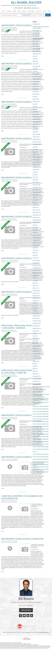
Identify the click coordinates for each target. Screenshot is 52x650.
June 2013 (35, 305)
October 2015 (36, 240)
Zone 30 (35, 451)
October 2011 (36, 356)
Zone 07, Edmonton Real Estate (41, 419)
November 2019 (37, 142)
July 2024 (35, 69)
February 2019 (36, 157)
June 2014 (35, 280)
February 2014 (36, 290)
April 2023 (35, 89)
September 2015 (37, 242)
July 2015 (35, 247)
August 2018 (36, 169)
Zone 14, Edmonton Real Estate (41, 431)
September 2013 (37, 298)
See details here (28, 71)
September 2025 (37, 53)
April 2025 (35, 61)
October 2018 (36, 164)
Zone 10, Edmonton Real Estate (41, 426)
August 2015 (36, 245)
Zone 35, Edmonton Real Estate (41, 456)
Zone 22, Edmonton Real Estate (41, 444)
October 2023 (36, 81)
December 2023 (37, 76)
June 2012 (35, 336)
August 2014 (36, 275)
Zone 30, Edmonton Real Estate (41, 454)
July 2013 (35, 303)
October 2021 (36, 101)
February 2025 (36, 66)
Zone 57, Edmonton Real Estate (41, 467)
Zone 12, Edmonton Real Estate (41, 429)
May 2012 (35, 338)
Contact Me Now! (26, 610)
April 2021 (35, 111)
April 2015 (35, 255)
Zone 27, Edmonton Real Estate (41, 446)
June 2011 (35, 366)
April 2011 (35, 371)
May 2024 (35, 71)
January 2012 (36, 348)
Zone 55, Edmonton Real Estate (11, 29)
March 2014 (36, 288)
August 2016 (36, 222)
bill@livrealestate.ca (45, 632)
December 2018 (37, 162)
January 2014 (36, 293)
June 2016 (35, 227)
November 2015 (37, 237)
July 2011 (35, 363)
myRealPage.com (26, 639)
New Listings (36, 30)
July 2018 (35, 172)
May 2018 (35, 177)
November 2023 (37, 79)
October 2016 (36, 217)
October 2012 (36, 326)
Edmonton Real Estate (38, 392)
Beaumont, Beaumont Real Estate (41, 386)
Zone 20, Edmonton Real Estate (41, 441)
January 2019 (36, 159)
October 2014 (36, 270)
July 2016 (35, 225)
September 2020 (37, 122)
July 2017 (35, 197)
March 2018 (36, 182)
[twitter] (24, 615)
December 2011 (37, 351)
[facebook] (20, 615)
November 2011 (37, 353)
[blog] (31, 615)
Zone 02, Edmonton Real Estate (41, 409)
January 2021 (36, 114)
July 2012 (35, 333)
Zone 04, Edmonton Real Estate (41, 414)
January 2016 (36, 235)
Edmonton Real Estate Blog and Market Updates (41, 27)
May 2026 (35, 43)
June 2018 (35, 174)
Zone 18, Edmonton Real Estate (41, 439)
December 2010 (37, 376)
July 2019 (35, 147)
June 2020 (35, 129)
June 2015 (35, 250)
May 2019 (35, 152)
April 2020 (35, 132)
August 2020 (36, 124)
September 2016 (37, 220)
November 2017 (37, 187)
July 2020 (35, 127)
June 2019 (35, 149)
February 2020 (36, 134)
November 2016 (37, 215)
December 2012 (37, 321)
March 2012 (36, 343)
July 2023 (35, 84)
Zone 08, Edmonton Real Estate (41, 421)
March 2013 (36, 313)
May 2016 (35, 230)
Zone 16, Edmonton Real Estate (41, 436)
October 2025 (36, 51)
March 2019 (36, 154)
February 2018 (36, 185)
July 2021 (35, 104)
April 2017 (35, 205)
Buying (14, 11)
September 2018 (37, 167)
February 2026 (36, 48)
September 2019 (37, 144)
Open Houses (36, 33)
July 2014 (35, 278)
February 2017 (36, 210)
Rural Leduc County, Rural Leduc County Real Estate (41, 395)
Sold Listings (36, 35)
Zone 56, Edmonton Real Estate (41, 464)
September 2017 (37, 192)
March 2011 (36, 373)
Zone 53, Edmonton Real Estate (41, 459)
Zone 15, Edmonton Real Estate (41, 434)
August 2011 (36, 361)
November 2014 (37, 268)
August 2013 (36, 300)
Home (3, 11)
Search (48, 15)
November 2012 (37, 323)
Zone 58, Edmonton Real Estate (41, 469)
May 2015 (35, 253)
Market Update (31, 11)
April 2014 (35, 285)
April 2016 (35, 232)
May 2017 (35, 202)
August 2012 (36, 331)
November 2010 (37, 379)
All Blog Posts (36, 24)
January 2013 (36, 318)
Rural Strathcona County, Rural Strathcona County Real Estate (40, 399)
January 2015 (36, 263)
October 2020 (36, 119)
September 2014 (37, 273)
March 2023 (36, 91)
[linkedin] (27, 615)
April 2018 (35, 179)
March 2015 (36, 258)
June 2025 (35, 59)
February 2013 (36, 316)
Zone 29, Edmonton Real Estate (41, 449)
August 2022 (36, 94)
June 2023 (35, 86)
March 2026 (36, 46)
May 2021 (35, 109)
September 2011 (37, 358)
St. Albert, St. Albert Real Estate (40, 406)
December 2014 (37, 265)
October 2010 (36, 381)
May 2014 (35, 283)
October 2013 (36, 295)
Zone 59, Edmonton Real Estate (41, 472)
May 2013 (35, 308)
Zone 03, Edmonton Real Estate (41, 411)
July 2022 (35, 96)
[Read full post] (9, 31)
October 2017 (36, 190)
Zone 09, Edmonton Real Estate (41, 424)
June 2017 (35, 200)
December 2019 (37, 139)
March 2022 (36, 99)
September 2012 (37, 328)
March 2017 (36, 207)
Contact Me (38, 11)
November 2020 (37, 116)
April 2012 (35, 341)
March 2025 (36, 64)
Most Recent (36, 41)
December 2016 (37, 212)
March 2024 (36, 74)
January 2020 (36, 137)
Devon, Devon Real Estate (39, 389)
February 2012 (36, 346)
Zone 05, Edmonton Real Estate (41, 416)
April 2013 (35, 310)
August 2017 (36, 195)
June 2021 (35, 106)
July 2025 (35, 56)
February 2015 (36, 260)
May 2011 (35, 368)
